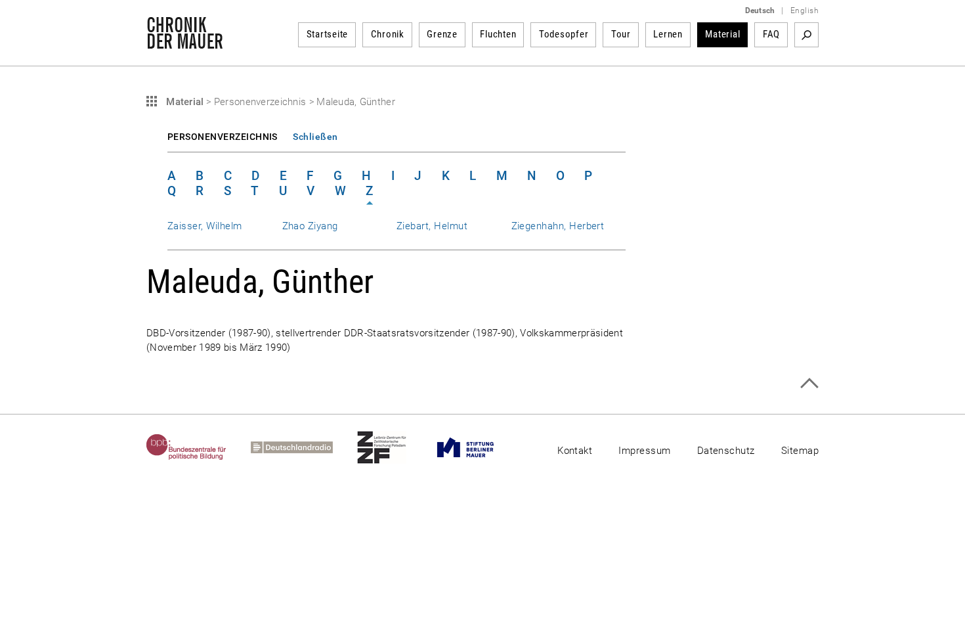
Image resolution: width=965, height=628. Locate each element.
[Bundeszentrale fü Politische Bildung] (198, 447)
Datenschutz (726, 451)
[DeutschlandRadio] (304, 447)
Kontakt (574, 451)
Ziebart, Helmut (432, 226)
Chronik (387, 34)
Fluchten (498, 34)
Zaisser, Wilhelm (204, 226)
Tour (621, 34)
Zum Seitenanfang (809, 383)
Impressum (644, 451)
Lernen (668, 34)
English (804, 10)
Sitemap (800, 451)
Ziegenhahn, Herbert (558, 226)
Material (722, 34)
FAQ (771, 34)
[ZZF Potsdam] (394, 447)
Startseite (328, 34)
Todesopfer (564, 34)
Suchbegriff (806, 34)
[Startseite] (184, 42)
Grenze (442, 34)
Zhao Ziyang (310, 226)
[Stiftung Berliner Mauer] (478, 447)
